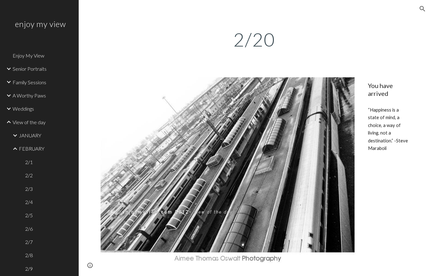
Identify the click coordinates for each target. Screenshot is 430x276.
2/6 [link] (29, 229)
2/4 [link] (29, 202)
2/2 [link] (29, 175)
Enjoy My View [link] (28, 55)
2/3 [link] (29, 189)
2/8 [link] (29, 255)
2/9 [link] (29, 269)
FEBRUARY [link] (31, 149)
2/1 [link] (29, 162)
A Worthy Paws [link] (29, 95)
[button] (422, 8)
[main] (254, 39)
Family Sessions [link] (29, 82)
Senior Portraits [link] (30, 69)
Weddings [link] (23, 109)
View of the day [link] (29, 122)
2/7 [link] (29, 242)
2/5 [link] (29, 215)
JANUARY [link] (30, 135)
